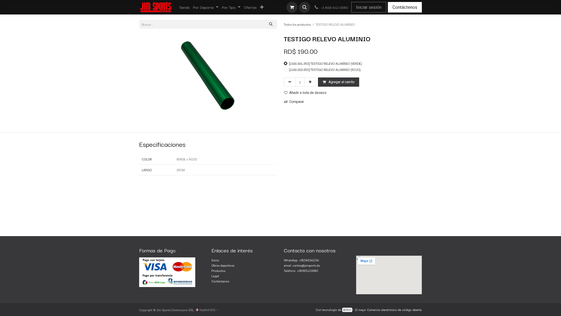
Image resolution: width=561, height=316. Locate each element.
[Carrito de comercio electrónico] (291, 7)
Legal (215, 275)
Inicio (215, 260)
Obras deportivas (222, 265)
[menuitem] (184, 7)
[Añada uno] (310, 81)
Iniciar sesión (369, 7)
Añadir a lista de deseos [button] (308, 93)
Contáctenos (404, 7)
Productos (218, 270)
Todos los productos (297, 24)
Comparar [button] (296, 102)
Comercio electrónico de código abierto (394, 309)
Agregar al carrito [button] (341, 82)
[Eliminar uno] (290, 81)
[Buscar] (271, 24)
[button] (304, 7)
